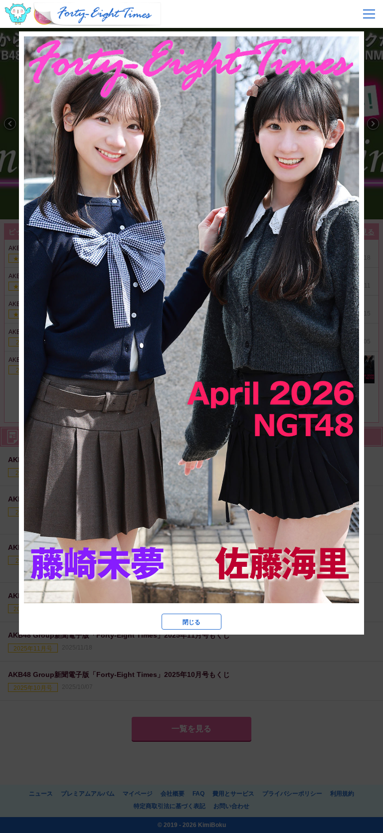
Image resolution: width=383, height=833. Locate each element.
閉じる (191, 622)
